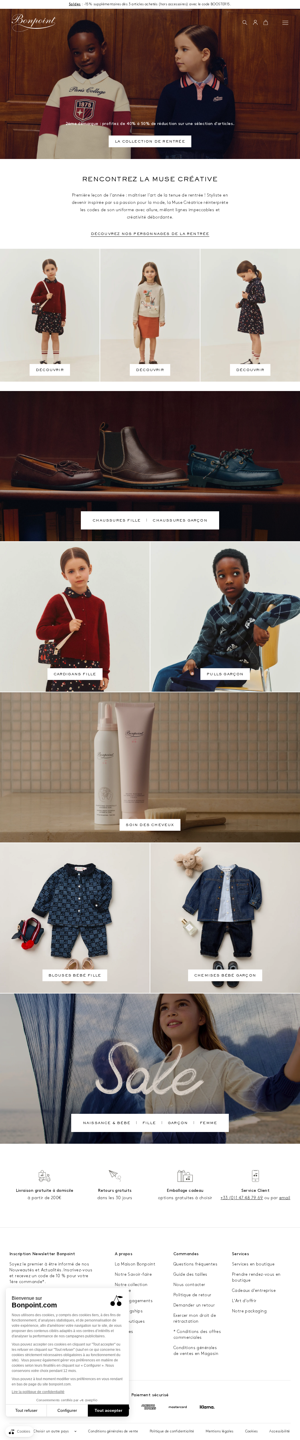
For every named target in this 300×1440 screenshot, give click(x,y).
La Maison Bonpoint (135, 1264)
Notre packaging (249, 1311)
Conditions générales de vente (113, 1431)
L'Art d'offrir (244, 1301)
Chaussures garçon (180, 521)
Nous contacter (189, 1285)
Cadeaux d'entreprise (254, 1290)
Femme (208, 1123)
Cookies (251, 1431)
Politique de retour (192, 1295)
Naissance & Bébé (106, 1123)
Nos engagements (134, 1301)
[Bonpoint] (34, 23)
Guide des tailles (190, 1274)
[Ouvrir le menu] (285, 22)
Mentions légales (219, 1431)
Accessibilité (279, 1431)
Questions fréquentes (195, 1264)
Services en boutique (253, 1264)
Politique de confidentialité (172, 1431)
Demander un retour (194, 1305)
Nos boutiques (130, 1321)
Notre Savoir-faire (133, 1274)
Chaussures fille (117, 521)
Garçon (178, 1123)
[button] (244, 23)
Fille (149, 1123)
